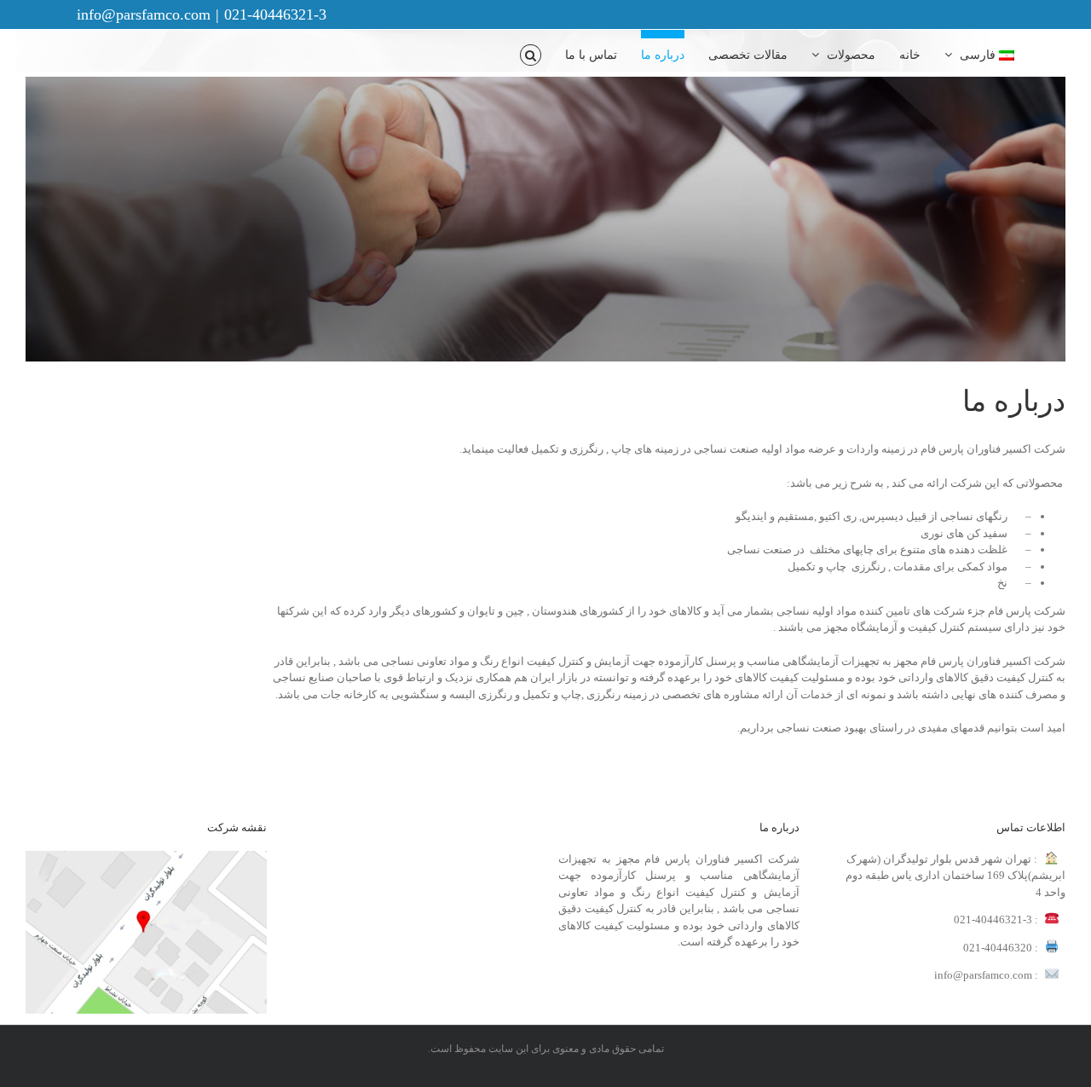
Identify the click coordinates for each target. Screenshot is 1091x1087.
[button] (530, 51)
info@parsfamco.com (144, 14)
